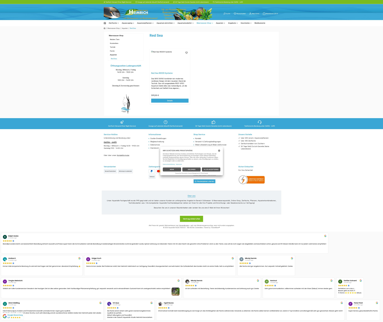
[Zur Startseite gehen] (158, 13)
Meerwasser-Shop (116, 36)
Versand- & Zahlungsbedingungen (208, 142)
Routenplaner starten (205, 181)
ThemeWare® (215, 227)
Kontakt (198, 138)
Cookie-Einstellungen (158, 138)
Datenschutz (155, 145)
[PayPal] (152, 171)
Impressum (154, 148)
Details (170, 101)
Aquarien (113, 55)
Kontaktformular (123, 155)
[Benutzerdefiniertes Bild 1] (251, 180)
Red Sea (114, 58)
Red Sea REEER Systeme (162, 73)
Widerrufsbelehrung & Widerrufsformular (211, 145)
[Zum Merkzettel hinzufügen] (187, 53)
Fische (112, 51)
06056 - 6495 (110, 142)
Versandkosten (184, 225)
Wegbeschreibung (157, 142)
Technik (112, 47)
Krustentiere (114, 43)
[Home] (105, 23)
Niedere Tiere (114, 39)
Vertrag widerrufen (191, 219)
